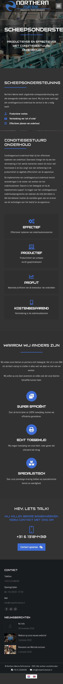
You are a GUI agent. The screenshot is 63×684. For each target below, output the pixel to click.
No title (21, 623)
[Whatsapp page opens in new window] (15, 609)
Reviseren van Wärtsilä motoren (31, 647)
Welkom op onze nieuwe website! (32, 635)
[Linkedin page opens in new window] (11, 609)
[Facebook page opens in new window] (6, 609)
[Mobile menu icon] (59, 6)
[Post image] (10, 626)
